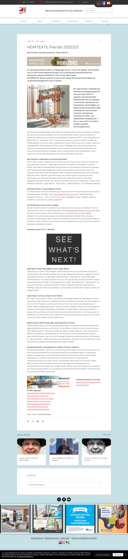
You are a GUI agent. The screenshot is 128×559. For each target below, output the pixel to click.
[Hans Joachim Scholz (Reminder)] (31, 446)
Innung (34, 414)
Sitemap (64, 537)
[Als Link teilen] (43, 421)
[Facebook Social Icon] (104, 3)
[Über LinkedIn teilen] (38, 421)
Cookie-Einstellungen (103, 555)
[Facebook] (64, 499)
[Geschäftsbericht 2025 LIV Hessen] (64, 446)
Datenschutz (52, 537)
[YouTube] (69, 499)
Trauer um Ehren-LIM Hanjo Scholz (95, 459)
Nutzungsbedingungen (84, 537)
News (29, 414)
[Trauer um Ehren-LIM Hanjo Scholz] (96, 446)
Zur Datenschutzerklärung (25, 556)
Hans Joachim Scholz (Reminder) (29, 459)
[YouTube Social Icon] (108, 3)
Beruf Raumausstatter (44, 414)
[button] (108, 25)
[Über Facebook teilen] (28, 421)
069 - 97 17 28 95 (28, 2)
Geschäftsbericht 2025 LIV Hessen (63, 459)
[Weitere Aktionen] (100, 41)
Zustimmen (118, 555)
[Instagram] (99, 3)
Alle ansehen (107, 435)
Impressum (37, 537)
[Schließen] (125, 554)
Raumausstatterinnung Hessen (64, 10)
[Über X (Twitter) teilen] (33, 421)
